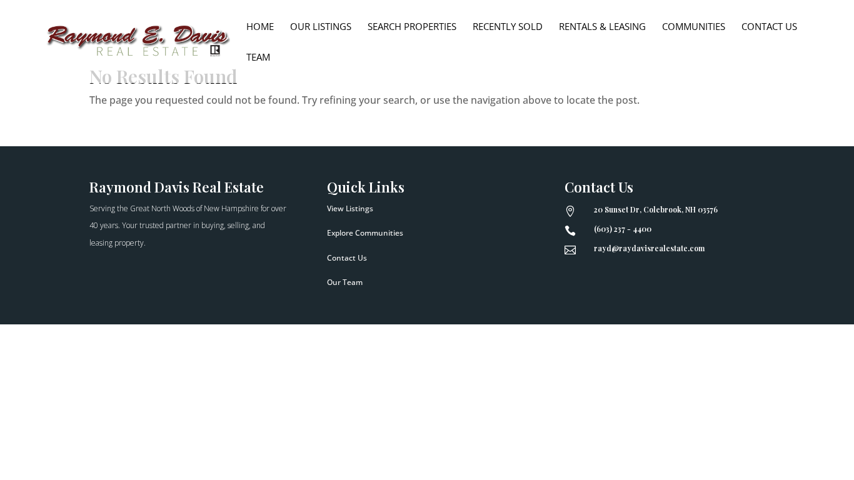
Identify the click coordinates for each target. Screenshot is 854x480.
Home (260, 27)
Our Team (345, 282)
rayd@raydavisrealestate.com (649, 248)
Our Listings (320, 27)
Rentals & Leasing (602, 27)
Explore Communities (365, 233)
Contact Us (769, 27)
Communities (693, 27)
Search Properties (412, 27)
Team (258, 57)
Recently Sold (508, 27)
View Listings (350, 208)
